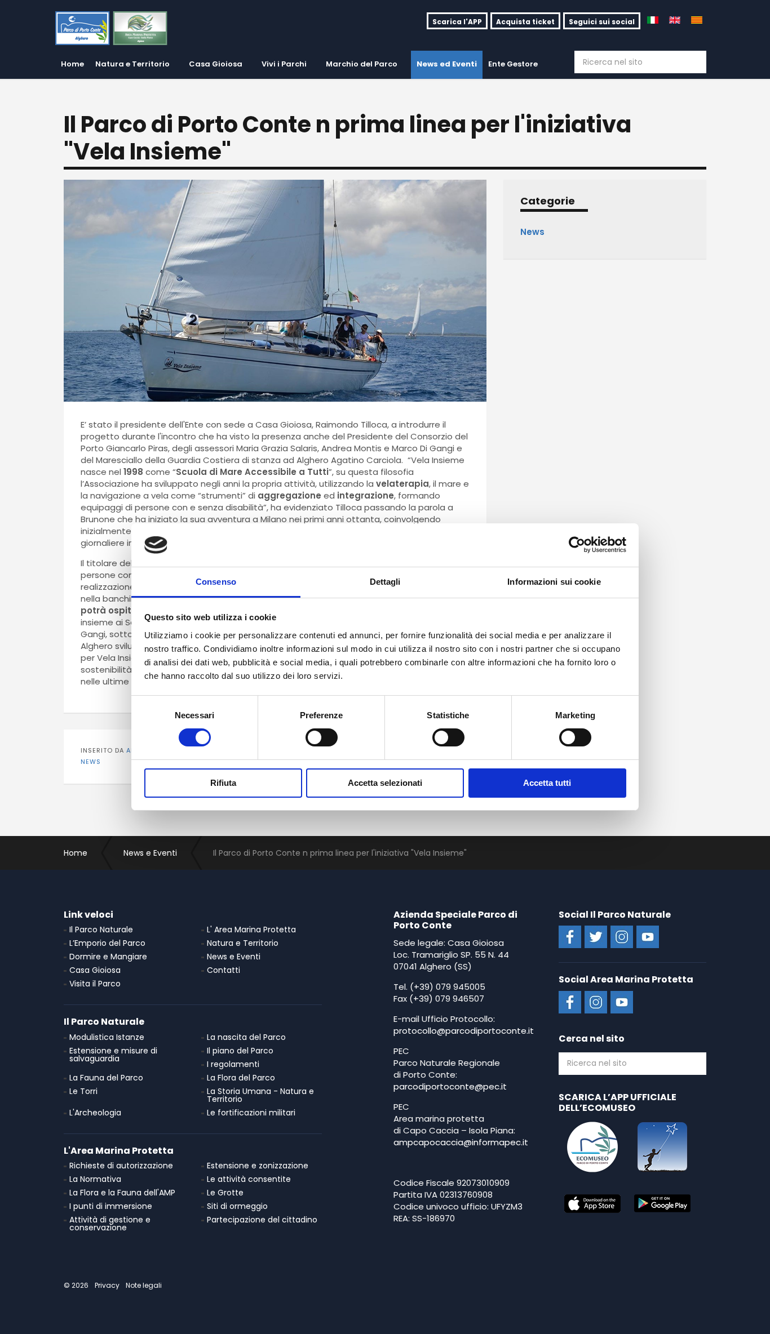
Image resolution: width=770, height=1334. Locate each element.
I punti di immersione (110, 1206)
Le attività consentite (249, 1179)
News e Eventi (233, 957)
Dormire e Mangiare (108, 957)
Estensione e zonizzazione (257, 1166)
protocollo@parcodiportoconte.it (463, 1031)
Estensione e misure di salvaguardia (113, 1054)
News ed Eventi (447, 64)
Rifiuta (223, 783)
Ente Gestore (513, 64)
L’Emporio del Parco (107, 943)
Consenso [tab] (216, 581)
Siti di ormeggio (237, 1206)
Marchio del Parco (361, 64)
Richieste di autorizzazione (121, 1166)
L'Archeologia (95, 1113)
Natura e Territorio (132, 64)
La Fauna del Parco (106, 1078)
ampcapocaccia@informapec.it (460, 1142)
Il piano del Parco (240, 1051)
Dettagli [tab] (385, 581)
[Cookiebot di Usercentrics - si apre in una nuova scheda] (577, 544)
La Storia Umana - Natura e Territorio (260, 1095)
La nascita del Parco (246, 1037)
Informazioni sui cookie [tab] (553, 581)
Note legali (144, 1285)
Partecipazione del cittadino (262, 1220)
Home (72, 64)
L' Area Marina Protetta (251, 929)
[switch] (322, 737)
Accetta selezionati (385, 783)
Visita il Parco (95, 984)
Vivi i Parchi (284, 64)
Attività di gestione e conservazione (110, 1223)
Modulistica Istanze (106, 1037)
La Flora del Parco (241, 1078)
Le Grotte (225, 1193)
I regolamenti (233, 1064)
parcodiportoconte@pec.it (450, 1086)
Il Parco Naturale (101, 929)
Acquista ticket (525, 21)
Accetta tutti (547, 783)
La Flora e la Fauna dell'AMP (122, 1193)
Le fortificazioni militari (251, 1113)
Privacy (107, 1285)
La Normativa (95, 1179)
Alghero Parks (119, 28)
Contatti (223, 970)
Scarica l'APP (457, 21)
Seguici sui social (602, 21)
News (91, 761)
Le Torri (83, 1091)
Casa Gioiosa (215, 64)
